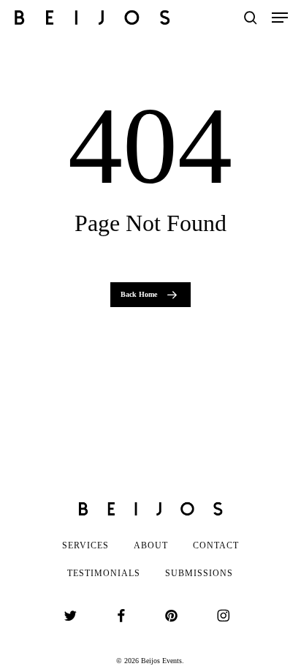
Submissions (199, 573)
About (151, 545)
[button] (280, 17)
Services (85, 545)
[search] (250, 17)
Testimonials (103, 573)
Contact (216, 545)
